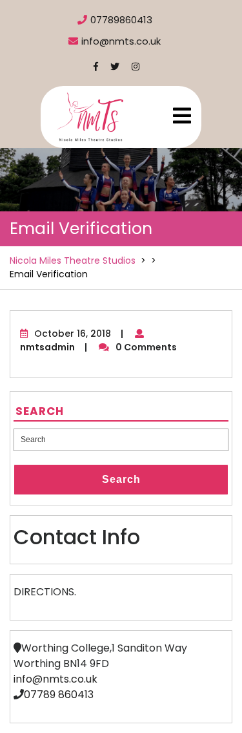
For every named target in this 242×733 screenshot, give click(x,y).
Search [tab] (121, 479)
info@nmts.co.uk (55, 679)
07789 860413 (59, 694)
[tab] (182, 115)
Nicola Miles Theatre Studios (73, 260)
